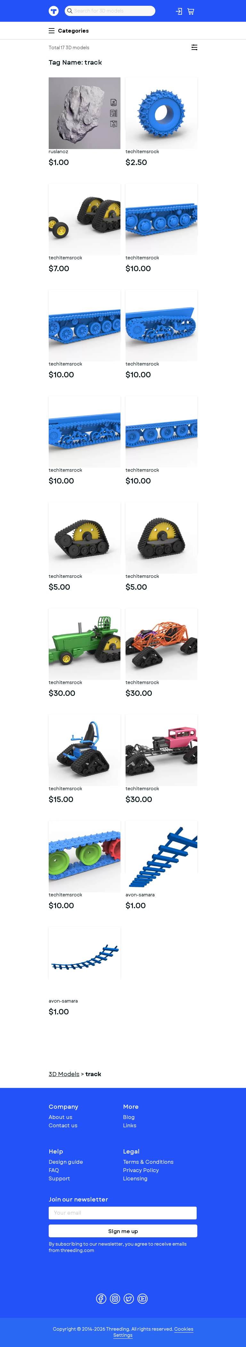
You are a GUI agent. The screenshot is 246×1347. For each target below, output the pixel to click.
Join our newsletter (78, 1199)
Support (59, 1178)
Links (129, 1125)
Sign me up (123, 1231)
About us (60, 1117)
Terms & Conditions (148, 1162)
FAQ (54, 1170)
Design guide (66, 1162)
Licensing (135, 1178)
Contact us (63, 1125)
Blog (129, 1117)
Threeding (54, 11)
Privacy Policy (141, 1170)
